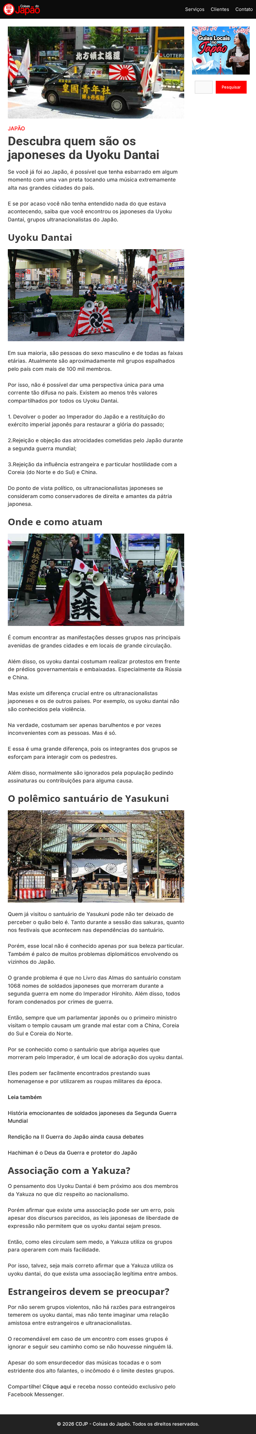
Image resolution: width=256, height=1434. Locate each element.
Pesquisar (231, 87)
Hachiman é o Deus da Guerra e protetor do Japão (72, 1153)
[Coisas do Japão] (21, 9)
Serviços (194, 9)
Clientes (220, 9)
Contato (244, 9)
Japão (16, 128)
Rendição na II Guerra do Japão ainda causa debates (76, 1137)
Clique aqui (56, 1386)
